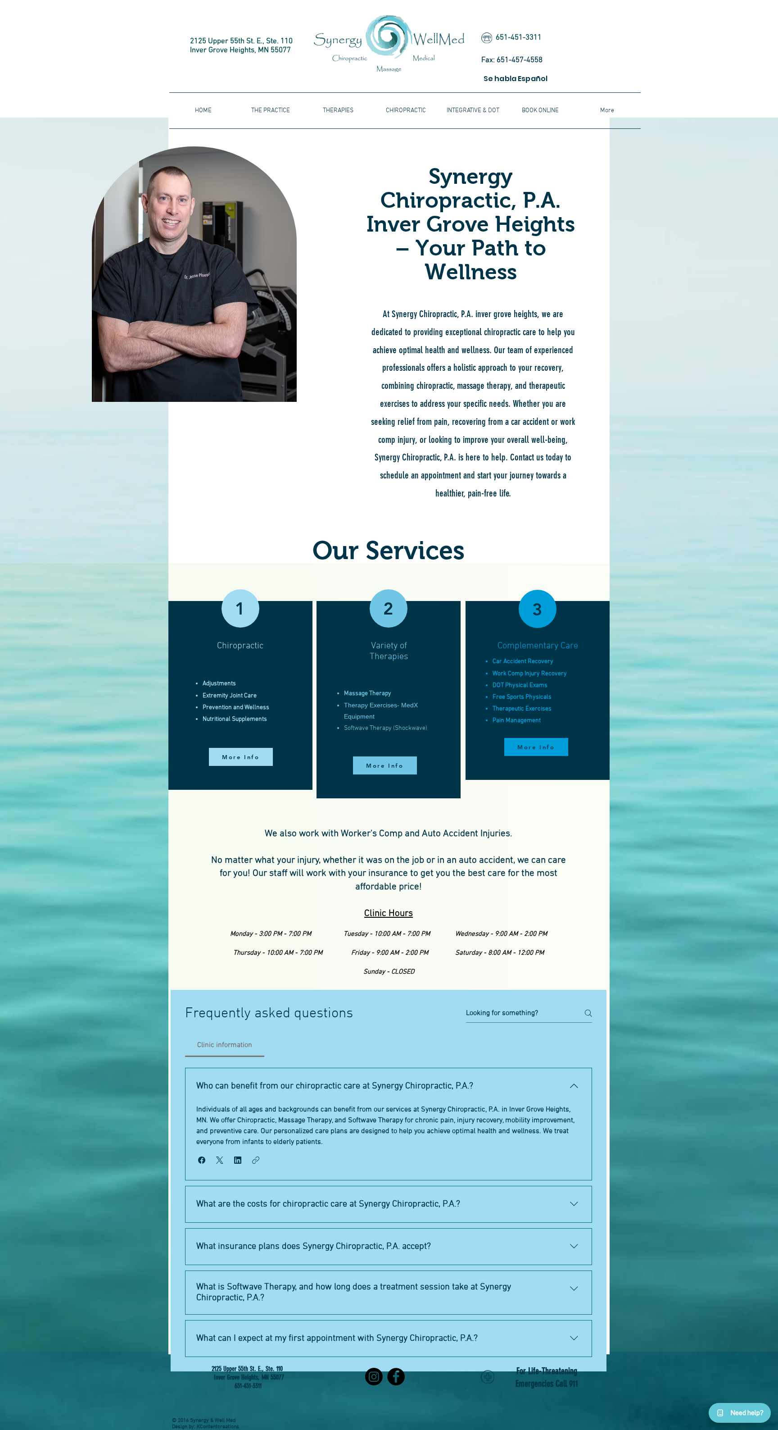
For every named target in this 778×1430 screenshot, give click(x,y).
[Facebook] (396, 1376)
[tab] (224, 1045)
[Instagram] (374, 1376)
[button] (473, 110)
